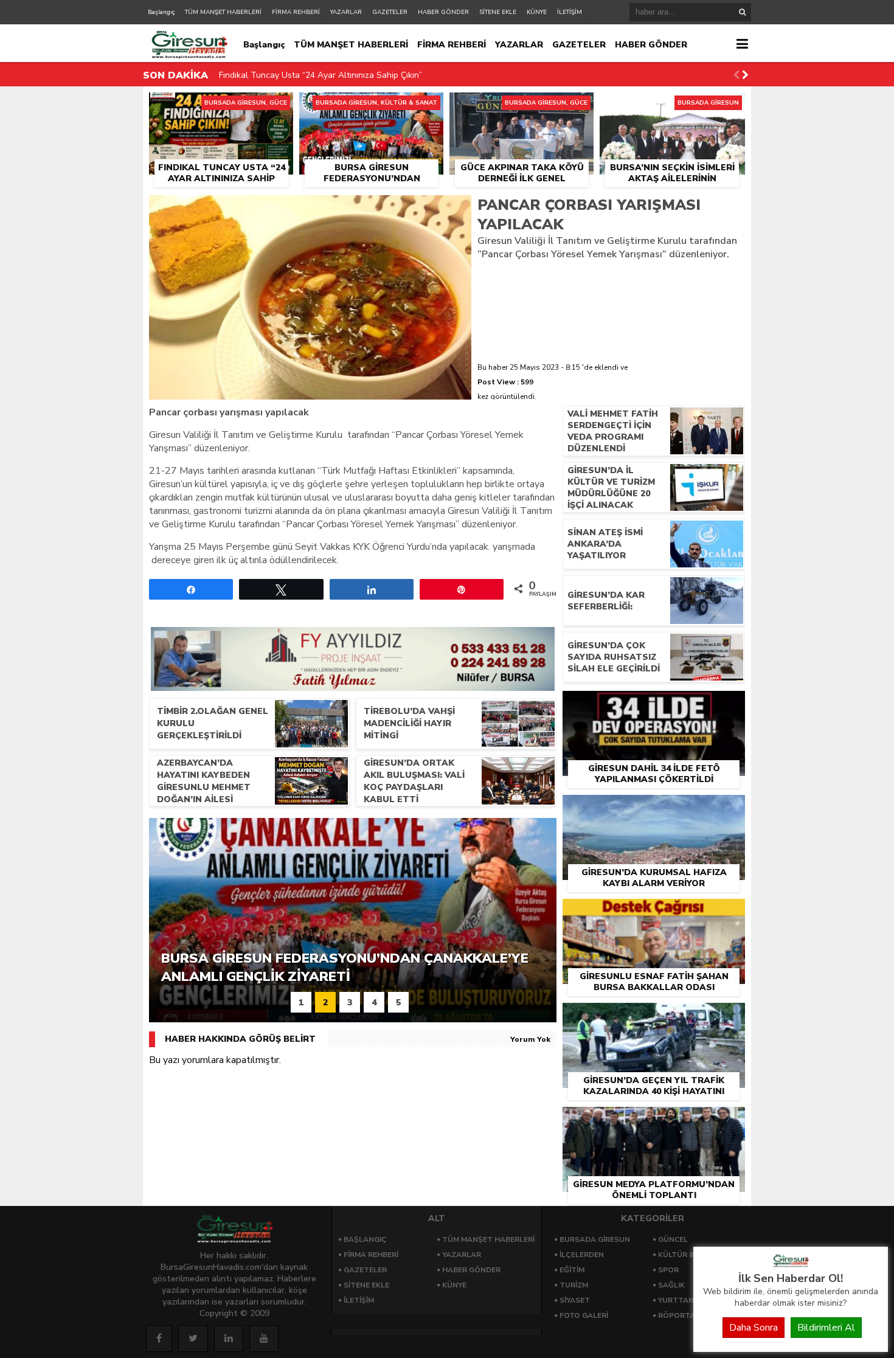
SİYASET (575, 1300)
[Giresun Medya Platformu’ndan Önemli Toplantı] (654, 1121)
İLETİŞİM (569, 12)
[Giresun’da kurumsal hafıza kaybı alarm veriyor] (654, 809)
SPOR (668, 1270)
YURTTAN (676, 1300)
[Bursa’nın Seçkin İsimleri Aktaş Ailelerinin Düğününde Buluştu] (672, 106)
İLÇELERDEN (582, 1254)
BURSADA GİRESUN (595, 1239)
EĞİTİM (572, 1270)
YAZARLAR (346, 12)
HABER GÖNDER (443, 12)
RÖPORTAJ (678, 1315)
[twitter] (193, 1338)
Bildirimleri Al (826, 1327)
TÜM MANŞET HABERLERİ (223, 12)
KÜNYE (537, 12)
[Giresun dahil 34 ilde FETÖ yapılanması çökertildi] (654, 705)
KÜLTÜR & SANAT (690, 1254)
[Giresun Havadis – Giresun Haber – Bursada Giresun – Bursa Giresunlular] (790, 1264)
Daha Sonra (753, 1327)
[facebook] (159, 1338)
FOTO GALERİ (584, 1315)
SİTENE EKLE (497, 12)
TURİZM (574, 1285)
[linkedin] (228, 1338)
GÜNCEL (673, 1239)
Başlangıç (161, 12)
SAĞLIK (671, 1285)
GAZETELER (389, 12)
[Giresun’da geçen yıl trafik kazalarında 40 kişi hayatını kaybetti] (654, 1017)
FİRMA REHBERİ (296, 12)
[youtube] (264, 1338)
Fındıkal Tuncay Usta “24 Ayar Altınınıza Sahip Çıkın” (320, 75)
